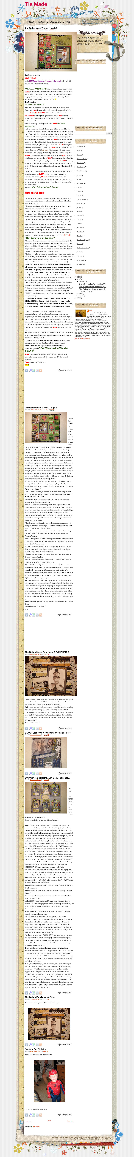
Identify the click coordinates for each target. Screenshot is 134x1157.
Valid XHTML (109, 1139)
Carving (79, 154)
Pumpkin (79, 235)
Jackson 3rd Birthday (35, 1049)
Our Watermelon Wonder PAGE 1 (41, 28)
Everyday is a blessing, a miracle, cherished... (47, 778)
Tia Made (36, 4)
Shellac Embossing (83, 248)
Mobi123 (110, 1137)
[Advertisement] (43, 389)
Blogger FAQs (99, 1137)
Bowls (79, 150)
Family (79, 191)
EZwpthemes (99, 1139)
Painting (79, 227)
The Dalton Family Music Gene (40, 997)
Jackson (79, 215)
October (81, 282)
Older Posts (70, 1121)
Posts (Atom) (36, 1126)
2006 (78, 279)
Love (78, 223)
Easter (79, 175)
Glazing (79, 195)
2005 (78, 298)
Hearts (79, 207)
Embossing (80, 183)
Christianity (80, 163)
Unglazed (80, 264)
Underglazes (81, 260)
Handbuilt (80, 203)
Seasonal (80, 244)
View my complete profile (82, 338)
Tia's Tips (44, 30)
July (80, 294)
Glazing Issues (81, 199)
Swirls (79, 252)
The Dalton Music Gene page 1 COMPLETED (47, 652)
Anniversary (80, 146)
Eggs (78, 179)
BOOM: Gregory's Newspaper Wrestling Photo (48, 733)
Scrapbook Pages (35, 30)
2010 (78, 278)
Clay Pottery (81, 167)
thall (90, 310)
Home (49, 1120)
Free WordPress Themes (78, 1139)
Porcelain (80, 231)
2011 (78, 276)
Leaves (79, 219)
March (81, 296)
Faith (78, 187)
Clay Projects (81, 171)
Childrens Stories (35, 1051)
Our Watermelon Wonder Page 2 (41, 408)
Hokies (79, 211)
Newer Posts (28, 1121)
